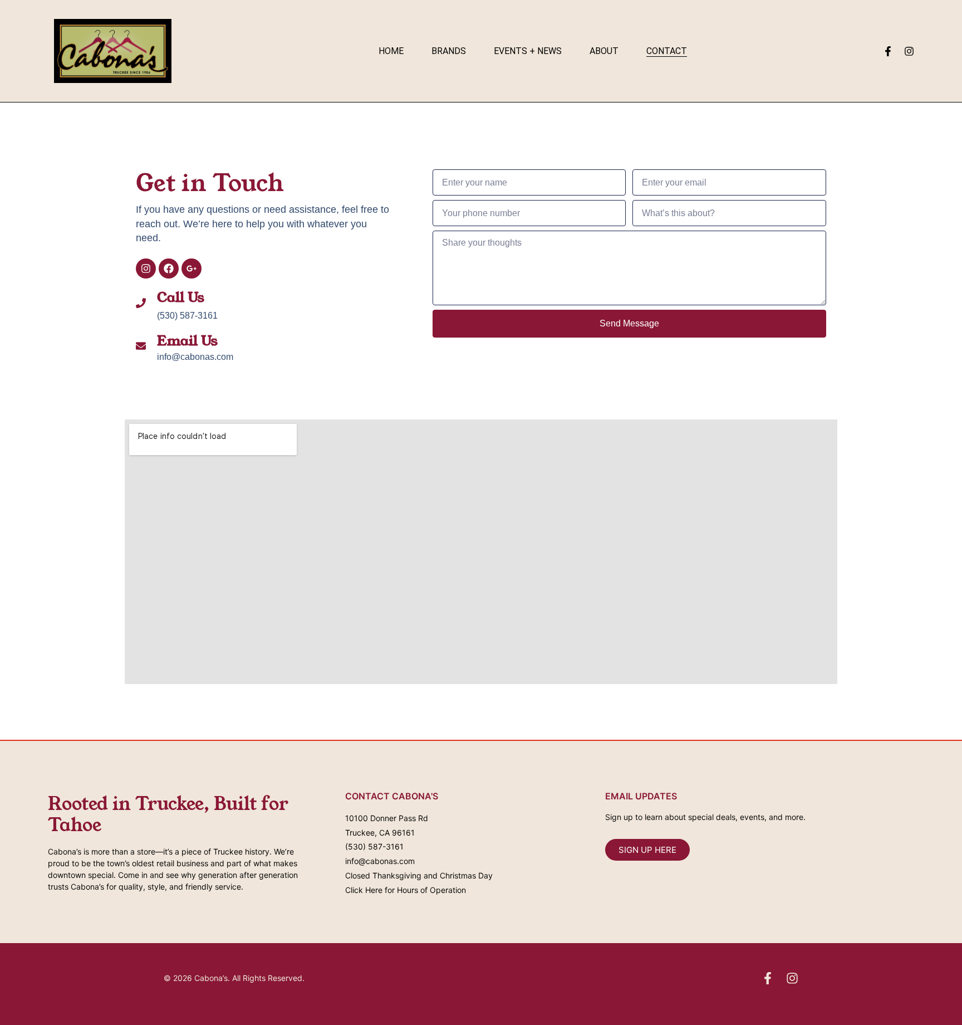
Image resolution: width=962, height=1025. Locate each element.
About (604, 51)
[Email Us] (141, 346)
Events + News (528, 51)
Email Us (187, 340)
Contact (666, 51)
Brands (448, 51)
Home (391, 51)
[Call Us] (141, 303)
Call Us (180, 297)
